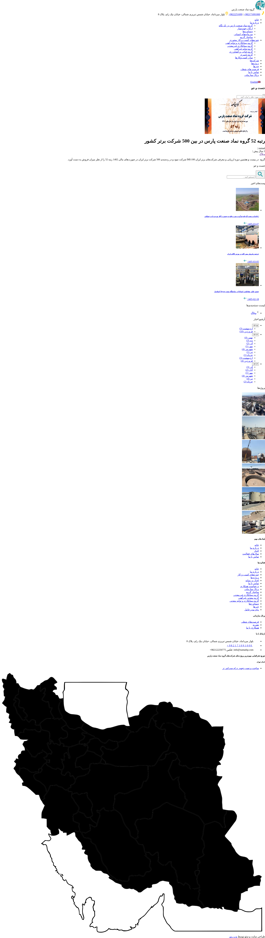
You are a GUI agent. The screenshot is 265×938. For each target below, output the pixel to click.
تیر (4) (250, 378)
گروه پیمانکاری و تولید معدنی (244, 601)
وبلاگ (262, 154)
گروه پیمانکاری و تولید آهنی (239, 43)
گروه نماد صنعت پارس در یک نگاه (236, 25)
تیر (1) (250, 352)
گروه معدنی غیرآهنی (248, 598)
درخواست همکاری (249, 586)
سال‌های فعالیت (250, 553)
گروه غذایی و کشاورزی (241, 51)
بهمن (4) (248, 337)
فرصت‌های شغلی (250, 622)
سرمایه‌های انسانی (243, 34)
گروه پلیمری (246, 54)
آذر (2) (249, 343)
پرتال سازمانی (251, 75)
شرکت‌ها (254, 60)
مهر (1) (249, 346)
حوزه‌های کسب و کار (248, 574)
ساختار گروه (246, 37)
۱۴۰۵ (255, 325)
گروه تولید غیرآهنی (243, 49)
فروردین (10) (246, 331)
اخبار (256, 551)
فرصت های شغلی (249, 69)
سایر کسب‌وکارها (244, 57)
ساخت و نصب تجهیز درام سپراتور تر (240, 668)
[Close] (264, 94)
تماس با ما (253, 72)
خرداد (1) (248, 355)
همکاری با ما (252, 627)
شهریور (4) (247, 349)
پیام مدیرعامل (251, 609)
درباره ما (254, 22)
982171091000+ (252, 14)
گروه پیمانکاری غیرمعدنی (240, 46)
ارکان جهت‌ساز (245, 28)
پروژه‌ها (255, 63)
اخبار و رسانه (252, 580)
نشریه (256, 624)
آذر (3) (249, 367)
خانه (257, 19)
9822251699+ (235, 14)
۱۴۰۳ (255, 364)
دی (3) (249, 340)
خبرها (256, 66)
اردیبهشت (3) (246, 328)
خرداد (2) (248, 381)
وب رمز (233, 936)
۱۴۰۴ (255, 334)
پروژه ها (255, 577)
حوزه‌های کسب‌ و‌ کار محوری (244, 40)
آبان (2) (249, 370)
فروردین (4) (247, 361)
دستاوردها (248, 31)
